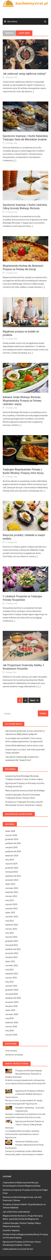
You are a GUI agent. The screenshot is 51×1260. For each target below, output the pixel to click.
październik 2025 (13, 843)
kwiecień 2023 (11, 892)
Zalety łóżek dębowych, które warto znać (24, 745)
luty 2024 (9, 859)
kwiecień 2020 (11, 1022)
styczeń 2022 (11, 936)
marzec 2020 (11, 1026)
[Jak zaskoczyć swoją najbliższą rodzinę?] (25, 54)
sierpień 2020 (11, 1006)
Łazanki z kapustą (11, 1230)
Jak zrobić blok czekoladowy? (16, 1211)
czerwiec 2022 (11, 916)
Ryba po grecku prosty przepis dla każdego (25, 790)
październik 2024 (13, 851)
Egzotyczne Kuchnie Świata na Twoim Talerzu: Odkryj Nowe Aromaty (24, 1124)
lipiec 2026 (10, 831)
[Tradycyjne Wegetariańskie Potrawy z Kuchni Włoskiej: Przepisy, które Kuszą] (25, 449)
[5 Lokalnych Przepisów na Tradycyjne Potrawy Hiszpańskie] (25, 579)
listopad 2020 (11, 994)
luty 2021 (9, 981)
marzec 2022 (11, 928)
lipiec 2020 (10, 1010)
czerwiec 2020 (11, 1014)
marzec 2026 (11, 835)
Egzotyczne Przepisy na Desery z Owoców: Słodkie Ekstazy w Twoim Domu (24, 1093)
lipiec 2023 (10, 884)
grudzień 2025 (11, 839)
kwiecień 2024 (11, 855)
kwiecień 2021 (11, 973)
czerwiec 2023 (11, 888)
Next (32, 700)
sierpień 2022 (11, 908)
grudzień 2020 (11, 989)
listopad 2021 (11, 945)
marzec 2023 (11, 896)
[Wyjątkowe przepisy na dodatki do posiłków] (25, 311)
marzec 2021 (11, 977)
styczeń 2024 (11, 863)
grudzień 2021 (11, 941)
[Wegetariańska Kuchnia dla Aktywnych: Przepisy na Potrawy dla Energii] (25, 248)
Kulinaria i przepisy (14, 1054)
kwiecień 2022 (11, 924)
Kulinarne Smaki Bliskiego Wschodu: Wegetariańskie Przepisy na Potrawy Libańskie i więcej (22, 401)
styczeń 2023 (11, 904)
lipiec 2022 (10, 912)
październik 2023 (13, 876)
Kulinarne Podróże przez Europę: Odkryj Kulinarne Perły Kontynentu (24, 1144)
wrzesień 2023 (11, 880)
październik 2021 (13, 949)
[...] (32, 91)
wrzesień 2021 (11, 953)
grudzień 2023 (11, 867)
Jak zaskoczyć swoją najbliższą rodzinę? (24, 73)
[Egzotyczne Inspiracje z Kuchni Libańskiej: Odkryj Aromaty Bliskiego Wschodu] (25, 185)
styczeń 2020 (11, 1034)
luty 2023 (9, 900)
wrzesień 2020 (11, 1002)
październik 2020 (13, 998)
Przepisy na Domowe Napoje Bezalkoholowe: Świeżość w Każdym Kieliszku (23, 1073)
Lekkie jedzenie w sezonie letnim (18, 1249)
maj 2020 (9, 1018)
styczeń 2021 (11, 985)
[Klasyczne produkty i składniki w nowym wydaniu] (25, 515)
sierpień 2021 (11, 957)
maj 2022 (9, 920)
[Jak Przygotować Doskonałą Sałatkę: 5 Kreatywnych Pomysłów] (25, 645)
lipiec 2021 (10, 961)
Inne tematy (11, 1050)
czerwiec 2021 (11, 965)
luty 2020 (9, 1030)
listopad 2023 (11, 871)
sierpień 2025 (11, 847)
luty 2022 (9, 932)
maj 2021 (9, 969)
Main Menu (12, 21)
